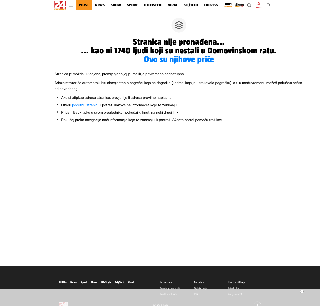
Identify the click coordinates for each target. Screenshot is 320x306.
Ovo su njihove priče (179, 59)
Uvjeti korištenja (237, 282)
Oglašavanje (200, 288)
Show (94, 282)
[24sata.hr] (60, 5)
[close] (302, 291)
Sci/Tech (119, 282)
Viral (131, 282)
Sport (84, 282)
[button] (249, 5)
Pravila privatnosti (170, 288)
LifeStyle (106, 282)
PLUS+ (63, 282)
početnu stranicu (85, 105)
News (73, 282)
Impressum (166, 282)
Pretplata (199, 282)
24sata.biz (233, 288)
